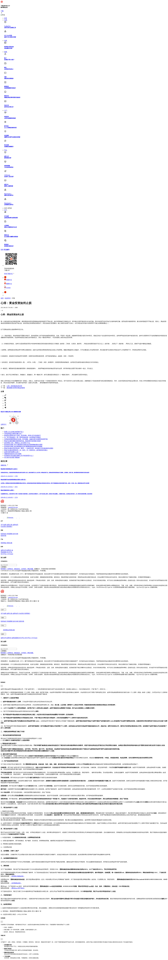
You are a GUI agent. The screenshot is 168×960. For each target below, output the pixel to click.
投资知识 (4, 534)
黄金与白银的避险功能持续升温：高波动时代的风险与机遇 (22, 441)
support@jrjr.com (13, 507)
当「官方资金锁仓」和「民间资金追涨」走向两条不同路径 (22, 437)
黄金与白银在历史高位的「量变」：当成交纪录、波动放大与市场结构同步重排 (28, 448)
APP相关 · (24, 569)
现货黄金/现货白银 (9, 630)
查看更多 (4, 465)
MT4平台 (9, 552)
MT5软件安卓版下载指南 (12, 457)
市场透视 (10, 534)
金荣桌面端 (15, 638)
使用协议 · (10, 569)
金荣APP (3, 550)
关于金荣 (4, 524)
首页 (2, 298)
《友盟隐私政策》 (16, 883)
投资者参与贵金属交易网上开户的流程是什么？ (19, 455)
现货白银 (9, 543)
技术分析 (15, 534)
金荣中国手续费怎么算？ (12, 452)
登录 (2, 249)
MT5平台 (4, 554)
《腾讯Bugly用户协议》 (17, 888)
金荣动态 (15, 524)
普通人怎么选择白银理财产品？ (14, 431)
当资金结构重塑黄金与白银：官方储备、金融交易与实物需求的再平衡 (26, 439)
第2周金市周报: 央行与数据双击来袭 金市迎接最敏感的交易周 (23, 444)
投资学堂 (8, 298)
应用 (2, 634)
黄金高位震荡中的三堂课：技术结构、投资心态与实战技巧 (22, 435)
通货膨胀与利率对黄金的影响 (16, 387)
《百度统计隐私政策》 (17, 876)
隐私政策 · (17, 569)
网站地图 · (30, 569)
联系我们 (9, 526)
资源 (2, 617)
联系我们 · (4, 569)
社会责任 (4, 526)
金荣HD (9, 550)
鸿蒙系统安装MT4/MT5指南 (12, 453)
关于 (2, 609)
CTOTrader (10, 554)
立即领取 (3, 567)
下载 (2, 11)
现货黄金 (4, 543)
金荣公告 (10, 524)
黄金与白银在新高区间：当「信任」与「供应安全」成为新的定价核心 (26, 450)
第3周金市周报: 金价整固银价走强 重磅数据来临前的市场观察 (23, 446)
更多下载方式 (8, 273)
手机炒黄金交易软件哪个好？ (13, 433)
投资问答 (3, 535)
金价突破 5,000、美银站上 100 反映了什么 (17, 442)
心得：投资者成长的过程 (14, 386)
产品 (2, 625)
